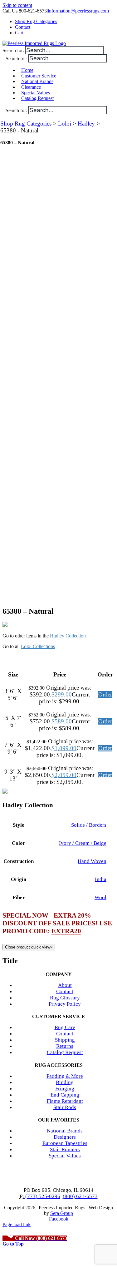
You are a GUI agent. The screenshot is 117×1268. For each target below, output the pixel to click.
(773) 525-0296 (42, 1196)
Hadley (86, 123)
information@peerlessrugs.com (78, 10)
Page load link (16, 1224)
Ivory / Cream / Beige (82, 843)
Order (105, 694)
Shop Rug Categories (25, 123)
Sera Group (61, 1213)
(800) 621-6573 (80, 1196)
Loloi (64, 123)
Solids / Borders (88, 825)
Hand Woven (92, 861)
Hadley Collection (68, 635)
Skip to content (17, 5)
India (100, 879)
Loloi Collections (38, 646)
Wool (100, 897)
